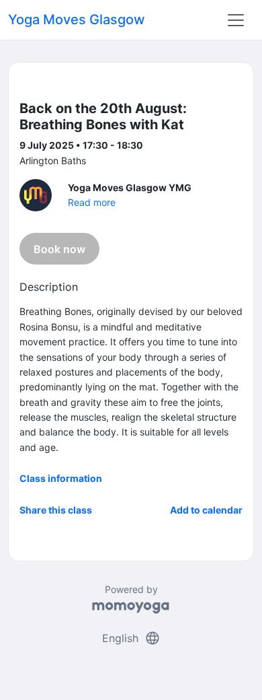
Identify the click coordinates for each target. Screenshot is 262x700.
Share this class (55, 510)
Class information (60, 478)
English (131, 638)
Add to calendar (206, 510)
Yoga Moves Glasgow (76, 19)
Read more (92, 202)
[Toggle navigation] (236, 20)
